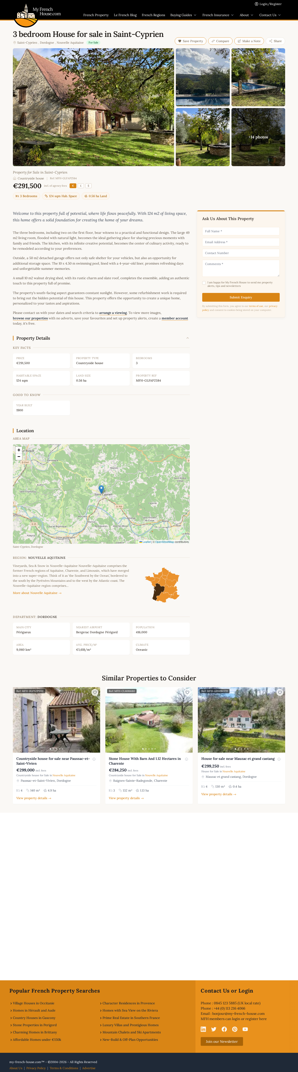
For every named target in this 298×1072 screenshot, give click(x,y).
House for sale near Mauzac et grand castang (238, 758)
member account (175, 318)
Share (278, 41)
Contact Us (267, 15)
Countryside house (31, 178)
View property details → (33, 798)
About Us (15, 1068)
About (244, 15)
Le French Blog (125, 15)
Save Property (193, 41)
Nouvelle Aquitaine (70, 43)
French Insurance (215, 15)
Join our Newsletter (222, 1041)
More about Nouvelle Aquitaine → (37, 593)
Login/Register (271, 4)
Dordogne (47, 43)
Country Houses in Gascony (34, 1018)
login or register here (249, 1019)
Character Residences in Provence (129, 1003)
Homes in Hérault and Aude (34, 1010)
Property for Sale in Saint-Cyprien (40, 172)
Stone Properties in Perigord (35, 1025)
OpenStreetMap (164, 542)
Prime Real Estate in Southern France (131, 1018)
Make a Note (251, 41)
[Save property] (94, 692)
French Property (96, 15)
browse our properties (30, 318)
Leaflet (146, 542)
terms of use (256, 306)
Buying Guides (181, 15)
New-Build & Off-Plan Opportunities (130, 1040)
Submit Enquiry (241, 297)
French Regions (153, 15)
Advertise (89, 1068)
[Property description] (94, 759)
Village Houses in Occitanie (33, 1003)
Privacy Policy (36, 1068)
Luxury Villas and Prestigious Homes (131, 1025)
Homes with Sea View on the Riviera (130, 1010)
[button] (101, 489)
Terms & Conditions (64, 1068)
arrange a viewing (113, 313)
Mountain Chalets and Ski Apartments (132, 1032)
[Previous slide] (17, 720)
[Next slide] (96, 720)
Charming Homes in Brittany (35, 1032)
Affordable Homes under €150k (37, 1040)
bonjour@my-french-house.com (238, 1013)
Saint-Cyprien (27, 43)
